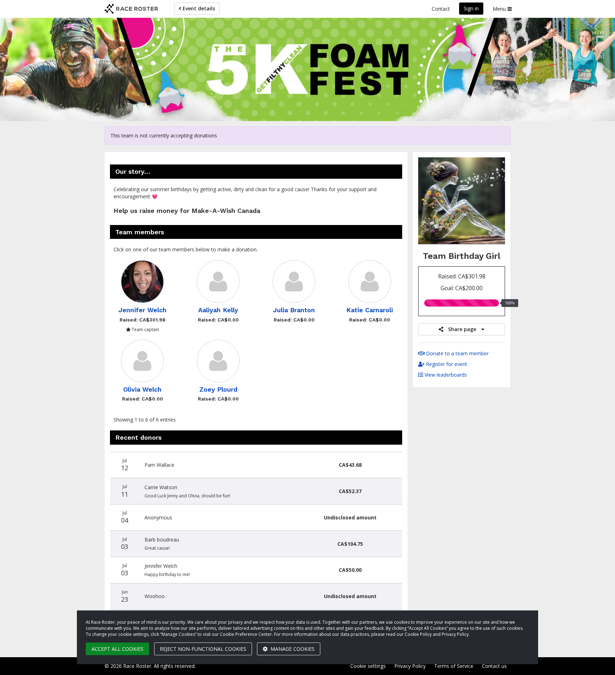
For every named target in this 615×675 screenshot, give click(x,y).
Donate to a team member (457, 353)
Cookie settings (368, 666)
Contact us (494, 666)
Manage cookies (292, 648)
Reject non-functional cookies (203, 648)
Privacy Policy (410, 666)
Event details (198, 8)
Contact (441, 8)
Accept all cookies (117, 648)
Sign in (471, 8)
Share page (462, 329)
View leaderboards (445, 374)
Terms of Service (453, 666)
